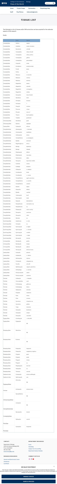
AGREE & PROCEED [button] (28, 481)
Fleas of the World (17, 4)
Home (12, 8)
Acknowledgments (32, 12)
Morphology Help (45, 8)
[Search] (53, 3)
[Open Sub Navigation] (37, 8)
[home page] (4, 3)
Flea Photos (20, 12)
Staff (11, 12)
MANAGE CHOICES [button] (28, 476)
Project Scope (21, 8)
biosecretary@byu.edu (9, 451)
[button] (54, 466)
